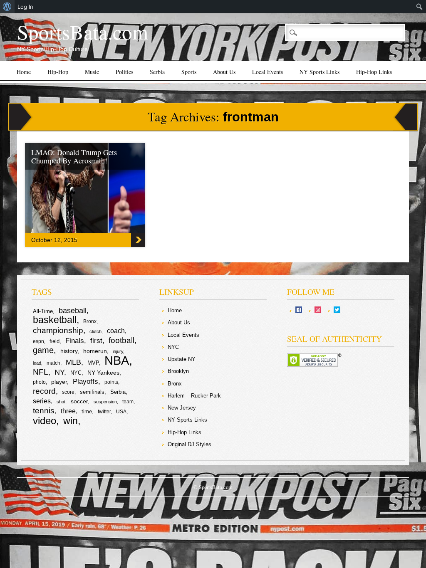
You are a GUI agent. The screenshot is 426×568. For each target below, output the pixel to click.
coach (116, 330)
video (44, 420)
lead (37, 363)
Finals (74, 341)
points (111, 382)
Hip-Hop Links (374, 72)
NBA (116, 360)
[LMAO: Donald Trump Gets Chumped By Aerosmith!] (108, 230)
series (42, 401)
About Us (224, 72)
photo (39, 382)
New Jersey (182, 408)
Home (24, 72)
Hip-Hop (57, 72)
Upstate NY (182, 359)
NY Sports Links (319, 72)
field (54, 341)
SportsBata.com (82, 31)
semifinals (92, 392)
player (59, 381)
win (70, 420)
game (43, 350)
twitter (104, 412)
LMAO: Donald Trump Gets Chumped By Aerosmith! (74, 156)
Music (92, 72)
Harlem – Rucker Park (194, 396)
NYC (76, 373)
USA (121, 412)
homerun (95, 351)
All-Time (43, 311)
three (68, 411)
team (128, 402)
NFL (40, 371)
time (87, 411)
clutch (95, 331)
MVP (93, 363)
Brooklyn (178, 371)
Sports (188, 72)
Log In (25, 6)
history (68, 351)
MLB (73, 362)
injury (118, 351)
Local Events (267, 72)
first (96, 340)
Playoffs (85, 381)
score (68, 392)
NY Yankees (103, 372)
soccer (79, 401)
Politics (124, 72)
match (53, 363)
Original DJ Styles (189, 444)
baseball (73, 310)
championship (58, 330)
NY (59, 372)
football (121, 340)
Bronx (90, 321)
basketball (55, 319)
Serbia (157, 72)
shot (61, 401)
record (44, 391)
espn (38, 341)
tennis (43, 410)
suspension (105, 401)
